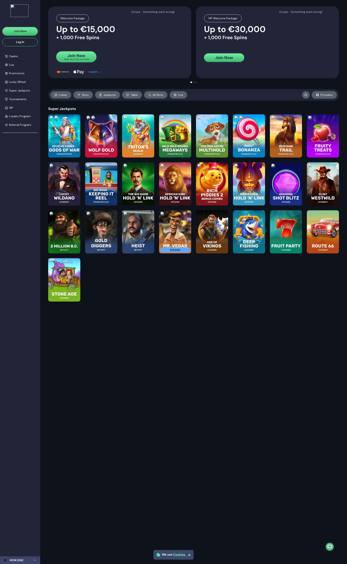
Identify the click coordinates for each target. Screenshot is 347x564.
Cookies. (179, 555)
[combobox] (20, 560)
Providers (326, 95)
